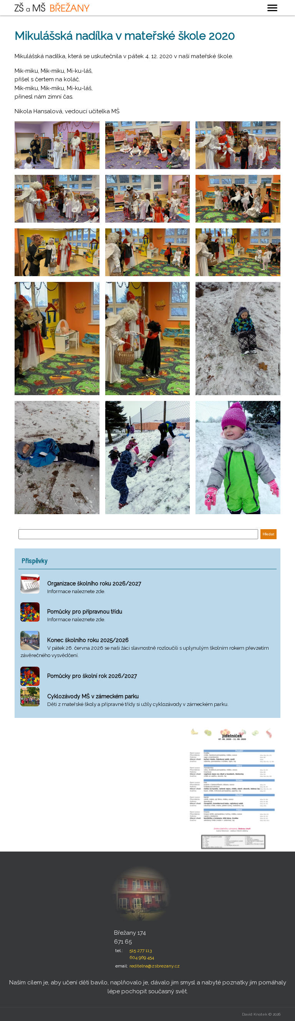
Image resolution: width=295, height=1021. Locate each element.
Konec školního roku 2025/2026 (88, 640)
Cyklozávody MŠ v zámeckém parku (93, 696)
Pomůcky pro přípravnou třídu (84, 612)
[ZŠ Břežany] (52, 6)
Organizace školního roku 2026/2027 (94, 583)
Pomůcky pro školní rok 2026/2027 (92, 676)
